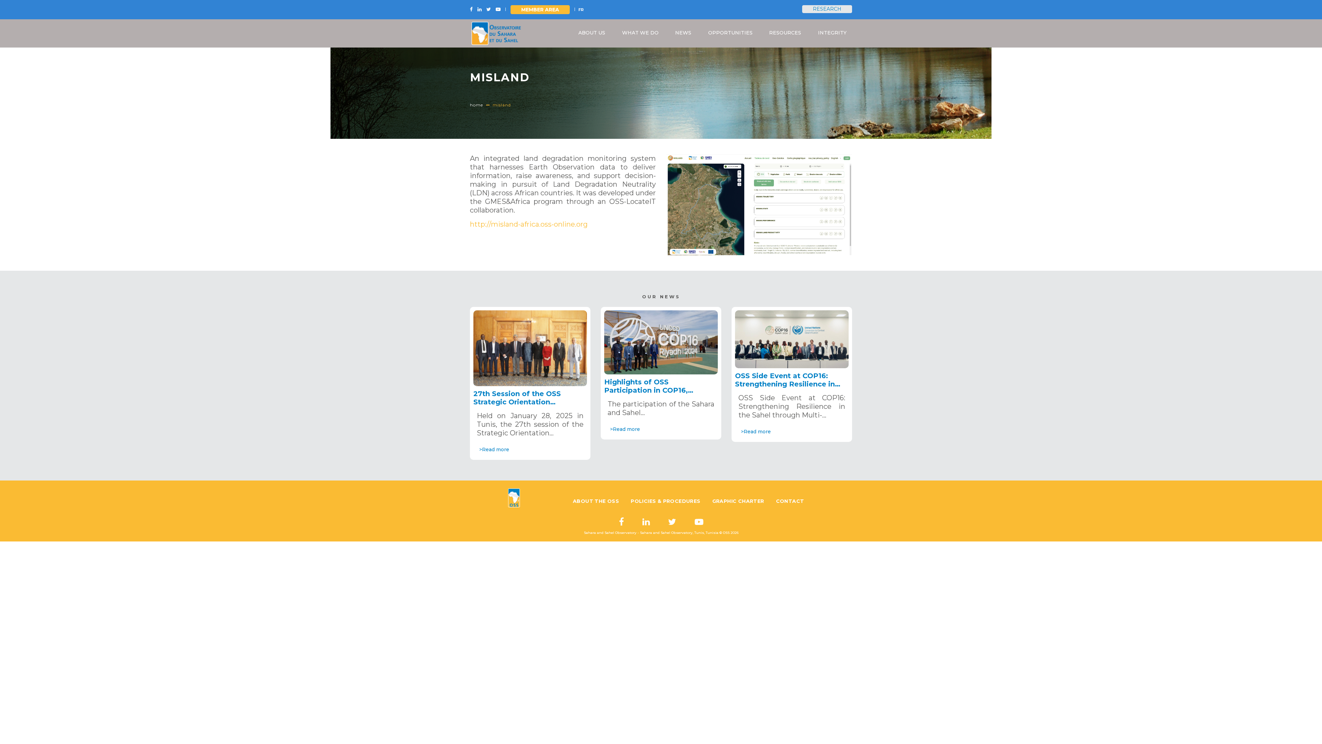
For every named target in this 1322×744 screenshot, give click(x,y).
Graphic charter (738, 501)
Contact (790, 501)
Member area (540, 10)
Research (827, 9)
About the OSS (596, 501)
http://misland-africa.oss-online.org (529, 224)
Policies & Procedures (665, 501)
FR (581, 9)
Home (476, 104)
